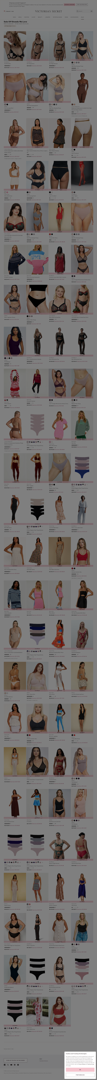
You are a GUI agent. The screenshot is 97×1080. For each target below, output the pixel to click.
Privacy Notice (81, 1064)
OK (80, 1069)
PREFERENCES (80, 1075)
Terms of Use (91, 1064)
